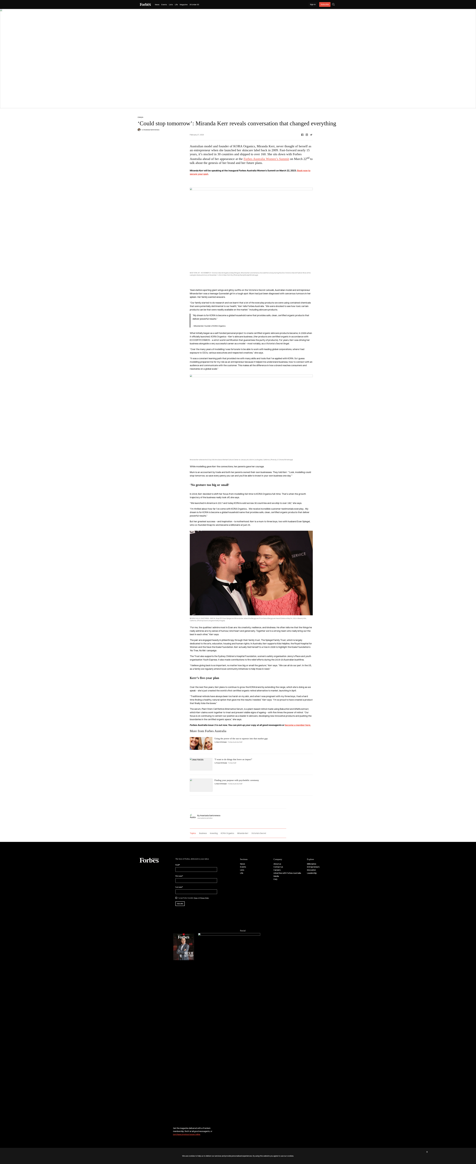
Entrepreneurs (313, 867)
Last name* (179, 887)
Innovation (311, 870)
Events (164, 4)
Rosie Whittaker (221, 763)
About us (277, 864)
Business (203, 833)
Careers (277, 870)
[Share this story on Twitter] (311, 134)
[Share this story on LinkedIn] (306, 134)
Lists (171, 4)
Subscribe (325, 4)
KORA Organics (227, 833)
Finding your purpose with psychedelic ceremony (236, 780)
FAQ (275, 879)
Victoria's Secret (258, 833)
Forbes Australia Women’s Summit (266, 159)
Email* (177, 865)
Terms (196, 898)
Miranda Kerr (242, 833)
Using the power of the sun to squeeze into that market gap (241, 738)
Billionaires (311, 864)
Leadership (312, 873)
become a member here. (298, 725)
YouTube (261, 935)
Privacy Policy (204, 898)
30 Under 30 (194, 4)
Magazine (184, 4)
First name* (179, 876)
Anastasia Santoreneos (151, 130)
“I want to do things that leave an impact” (233, 759)
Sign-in (313, 4)
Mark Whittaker (221, 742)
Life (176, 4)
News (157, 4)
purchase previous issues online (186, 1134)
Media (276, 876)
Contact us (278, 867)
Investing (214, 833)
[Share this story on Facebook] (302, 134)
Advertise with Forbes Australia (287, 873)
